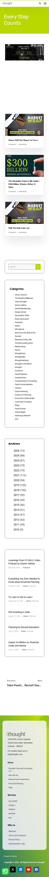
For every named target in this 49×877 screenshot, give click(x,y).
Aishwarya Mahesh (22, 416)
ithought (12, 144)
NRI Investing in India (19, 612)
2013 (16, 514)
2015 (16, 504)
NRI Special (19, 329)
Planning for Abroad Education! (23, 627)
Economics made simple (24, 398)
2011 (16, 524)
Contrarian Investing (23, 402)
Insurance (19, 371)
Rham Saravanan (22, 319)
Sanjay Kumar (20, 312)
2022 (16, 470)
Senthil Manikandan (23, 160)
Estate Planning (21, 391)
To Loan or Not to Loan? (20, 597)
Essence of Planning (23, 395)
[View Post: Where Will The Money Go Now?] (24, 125)
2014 (16, 509)
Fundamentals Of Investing (26, 381)
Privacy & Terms (10, 856)
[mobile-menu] (45, 3)
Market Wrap (20, 119)
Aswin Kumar (20, 409)
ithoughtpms (20, 353)
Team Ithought (21, 302)
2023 (16, 465)
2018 (16, 490)
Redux (17, 326)
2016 (16, 500)
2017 (16, 495)
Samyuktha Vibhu (22, 315)
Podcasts (19, 322)
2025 (16, 455)
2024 (16, 460)
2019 (16, 485)
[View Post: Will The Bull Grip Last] (24, 213)
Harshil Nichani (21, 374)
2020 (16, 480)
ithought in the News (23, 364)
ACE (16, 419)
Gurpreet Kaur (20, 378)
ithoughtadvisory (22, 360)
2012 (16, 519)
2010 (16, 529)
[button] (40, 3)
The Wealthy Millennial (24, 298)
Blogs (11, 119)
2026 (16, 450)
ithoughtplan (20, 357)
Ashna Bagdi (20, 412)
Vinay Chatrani (21, 295)
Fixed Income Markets (24, 384)
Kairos (17, 350)
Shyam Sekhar (32, 119)
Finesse (18, 388)
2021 (16, 475)
